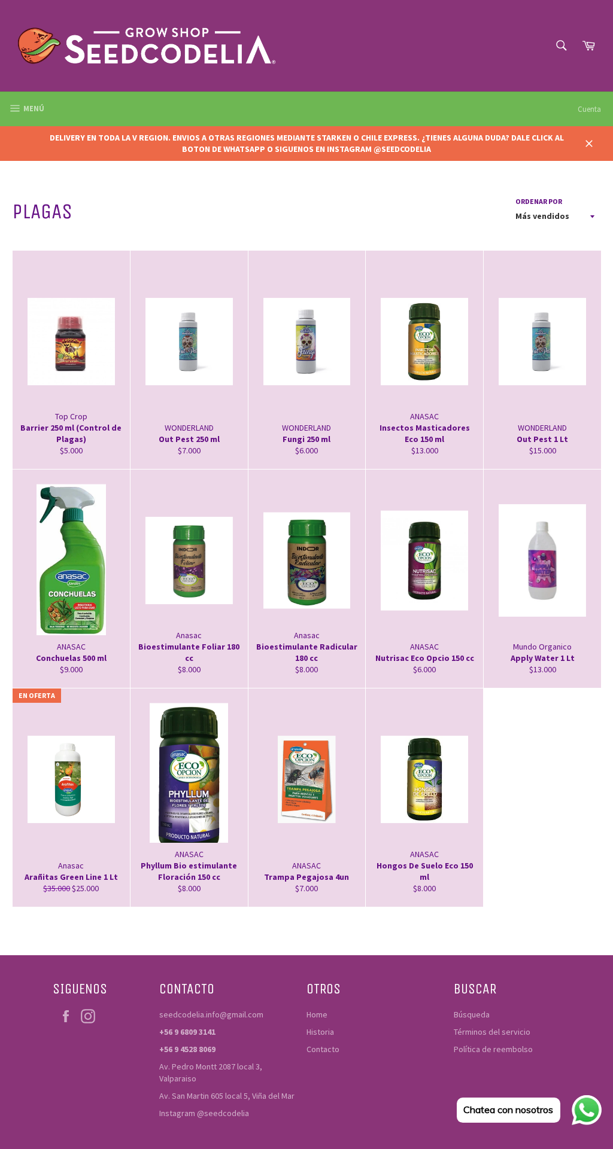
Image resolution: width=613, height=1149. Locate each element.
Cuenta (589, 109)
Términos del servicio (492, 1031)
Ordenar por (538, 201)
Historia (320, 1031)
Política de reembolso (493, 1049)
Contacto (322, 1049)
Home (316, 1014)
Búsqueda (472, 1014)
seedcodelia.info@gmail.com (211, 1014)
